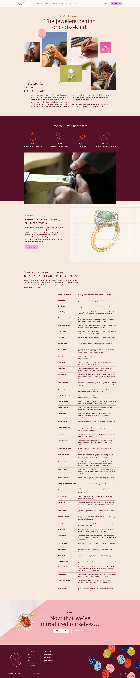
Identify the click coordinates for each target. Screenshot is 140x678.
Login (106, 3)
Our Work (68, 3)
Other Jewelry (47, 657)
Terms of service (29, 673)
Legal (29, 660)
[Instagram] (120, 673)
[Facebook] (125, 673)
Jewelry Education (48, 660)
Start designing (61, 631)
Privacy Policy (37, 673)
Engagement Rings (48, 654)
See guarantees (79, 631)
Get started (116, 3)
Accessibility (43, 673)
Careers (29, 657)
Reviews (76, 3)
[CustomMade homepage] (23, 6)
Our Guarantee (58, 3)
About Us (48, 3)
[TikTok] (123, 673)
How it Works (38, 3)
